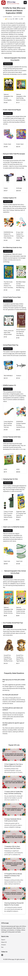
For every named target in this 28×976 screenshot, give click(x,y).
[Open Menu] (25, 2)
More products (8, 63)
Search (3, 939)
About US (4, 942)
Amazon (3, 944)
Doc (2, 947)
